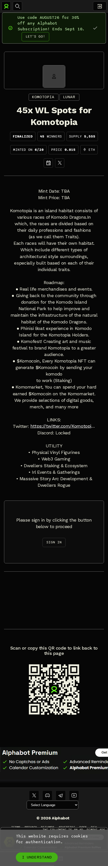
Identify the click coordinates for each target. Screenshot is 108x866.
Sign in (54, 542)
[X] (59, 163)
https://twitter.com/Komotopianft (62, 426)
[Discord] (47, 795)
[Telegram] (60, 795)
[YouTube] (74, 795)
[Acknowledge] (95, 28)
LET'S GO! (35, 36)
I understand (37, 857)
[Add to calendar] (48, 163)
